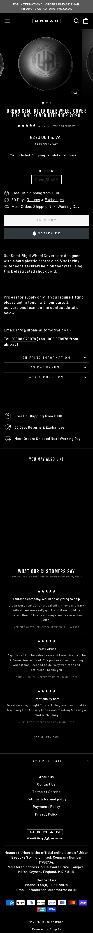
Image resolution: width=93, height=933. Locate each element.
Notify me (49, 233)
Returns (33, 200)
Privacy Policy (46, 814)
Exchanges (54, 200)
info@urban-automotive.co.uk (44, 330)
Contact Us (46, 784)
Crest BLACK (46, 179)
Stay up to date (45, 761)
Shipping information (46, 357)
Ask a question (46, 377)
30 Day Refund (46, 367)
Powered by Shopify (46, 929)
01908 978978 (24, 338)
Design (46, 171)
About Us (46, 777)
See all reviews (46, 737)
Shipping (38, 155)
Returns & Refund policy (46, 799)
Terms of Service (46, 792)
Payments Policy (46, 806)
